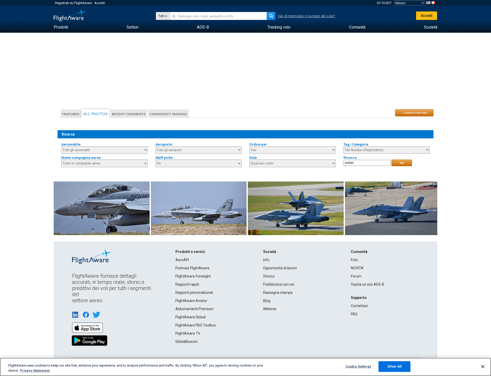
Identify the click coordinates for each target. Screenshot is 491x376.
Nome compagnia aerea (81, 158)
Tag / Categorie (355, 144)
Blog (266, 301)
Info (266, 260)
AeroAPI (182, 260)
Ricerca (349, 158)
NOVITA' (357, 268)
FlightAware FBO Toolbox (195, 325)
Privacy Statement (35, 370)
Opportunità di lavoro (280, 268)
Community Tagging (168, 114)
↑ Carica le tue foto (414, 112)
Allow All (394, 366)
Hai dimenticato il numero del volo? (306, 16)
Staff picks (164, 158)
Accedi (99, 3)
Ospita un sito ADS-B (367, 284)
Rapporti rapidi (187, 284)
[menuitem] (60, 27)
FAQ (354, 314)
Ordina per (258, 144)
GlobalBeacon (186, 341)
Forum (356, 276)
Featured (70, 114)
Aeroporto (163, 144)
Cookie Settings (358, 366)
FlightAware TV (187, 333)
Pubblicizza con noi (278, 284)
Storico (269, 276)
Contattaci (359, 306)
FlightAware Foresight (193, 276)
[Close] (482, 366)
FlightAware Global (190, 317)
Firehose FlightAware (192, 268)
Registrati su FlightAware (73, 3)
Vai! (401, 162)
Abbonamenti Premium (194, 309)
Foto (354, 260)
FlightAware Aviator (191, 301)
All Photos (95, 114)
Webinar (269, 309)
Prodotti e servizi (190, 252)
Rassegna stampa (278, 292)
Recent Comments (129, 114)
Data (253, 158)
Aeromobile (71, 144)
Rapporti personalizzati (194, 292)
